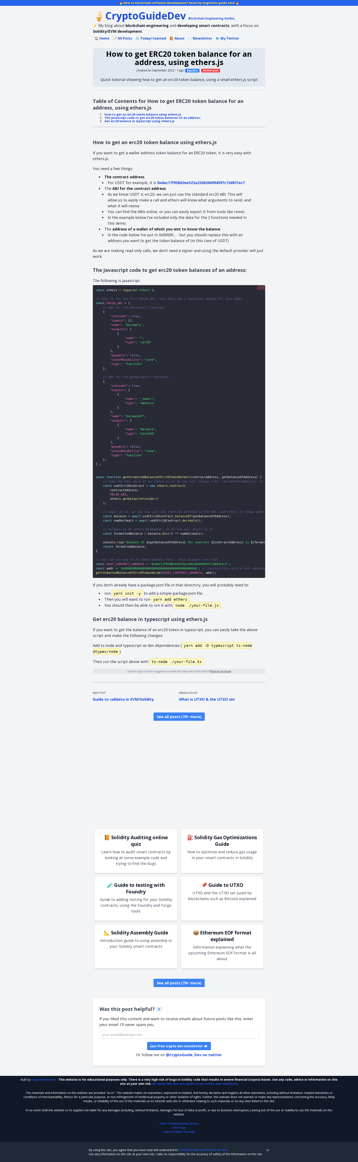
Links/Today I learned (179, 1132)
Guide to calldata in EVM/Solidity (123, 699)
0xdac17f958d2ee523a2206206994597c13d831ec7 (201, 182)
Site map (179, 1127)
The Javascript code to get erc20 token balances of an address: (152, 118)
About (177, 38)
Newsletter (200, 38)
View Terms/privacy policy (179, 1123)
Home (101, 38)
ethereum (211, 70)
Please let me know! (220, 671)
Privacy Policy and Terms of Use (203, 1150)
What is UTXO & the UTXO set (207, 699)
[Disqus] (179, 775)
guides (193, 70)
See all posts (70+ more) (179, 716)
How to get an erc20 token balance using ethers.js (142, 114)
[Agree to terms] (267, 1150)
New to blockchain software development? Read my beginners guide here (179, 3)
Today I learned (150, 38)
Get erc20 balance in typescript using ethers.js (139, 121)
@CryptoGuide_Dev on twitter (194, 1054)
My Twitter (227, 38)
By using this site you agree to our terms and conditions (194, 1084)
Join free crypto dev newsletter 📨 (179, 1046)
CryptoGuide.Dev (44, 1079)
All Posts (122, 38)
